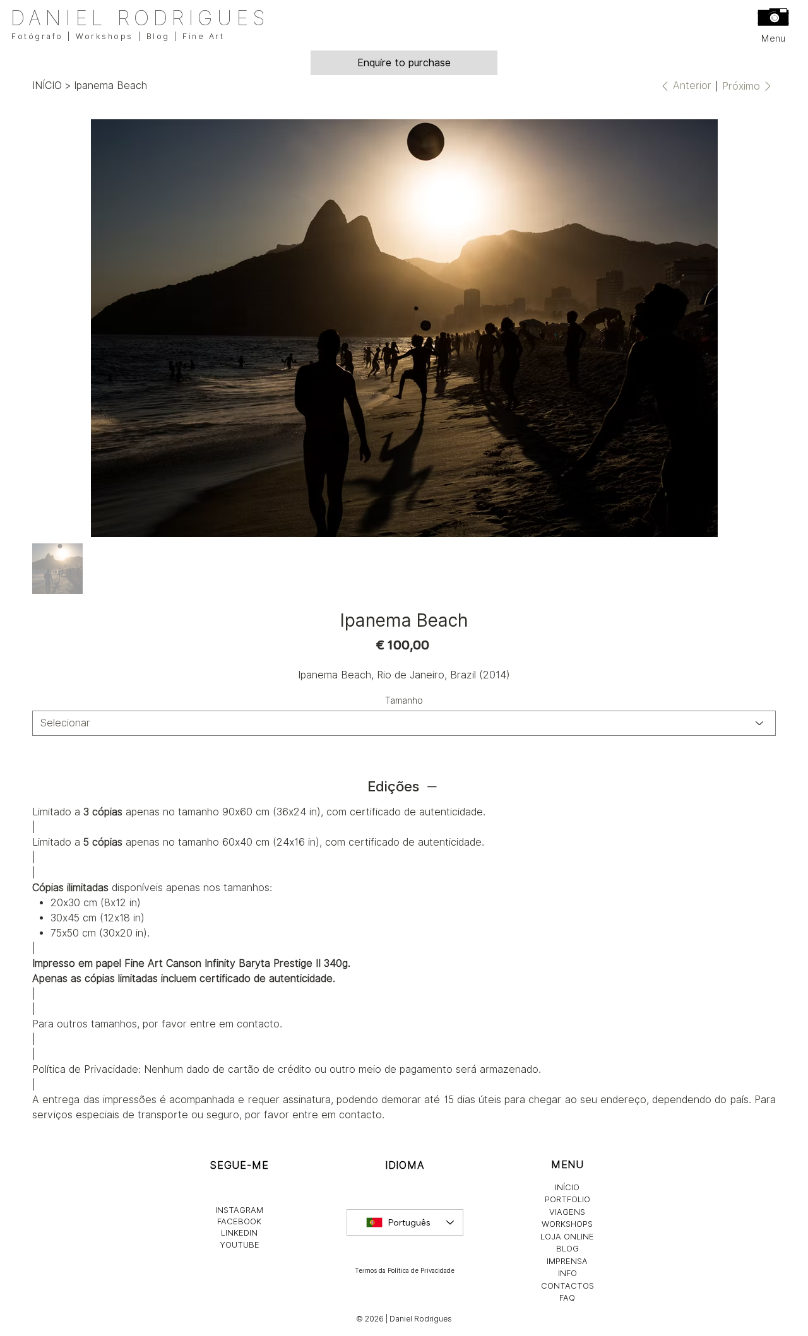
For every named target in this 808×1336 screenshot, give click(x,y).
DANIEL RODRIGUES (139, 18)
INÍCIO (567, 1187)
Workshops (104, 36)
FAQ (567, 1297)
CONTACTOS (567, 1285)
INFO (567, 1273)
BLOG (567, 1248)
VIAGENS (567, 1212)
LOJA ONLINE (567, 1236)
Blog (158, 36)
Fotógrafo (37, 36)
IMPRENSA (567, 1261)
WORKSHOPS (567, 1224)
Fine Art (203, 36)
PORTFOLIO (567, 1199)
